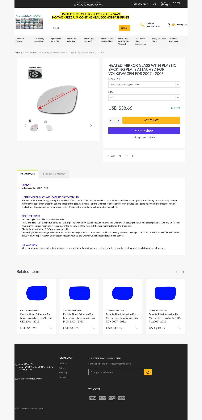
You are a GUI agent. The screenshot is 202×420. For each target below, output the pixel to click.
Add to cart (151, 120)
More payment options (144, 137)
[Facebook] (127, 155)
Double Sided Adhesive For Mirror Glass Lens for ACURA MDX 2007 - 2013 (79, 318)
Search (124, 28)
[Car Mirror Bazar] (29, 21)
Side (110, 92)
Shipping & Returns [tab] (54, 174)
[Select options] (51, 328)
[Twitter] (120, 155)
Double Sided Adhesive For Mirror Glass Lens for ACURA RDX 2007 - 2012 (122, 318)
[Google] (133, 155)
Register (165, 5)
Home (17, 52)
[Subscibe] (148, 372)
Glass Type (114, 79)
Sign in (175, 2)
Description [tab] (27, 174)
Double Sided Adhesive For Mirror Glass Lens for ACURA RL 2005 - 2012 (165, 318)
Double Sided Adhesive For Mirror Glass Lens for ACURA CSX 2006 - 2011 (36, 318)
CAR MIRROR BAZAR (29, 310)
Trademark (39, 409)
